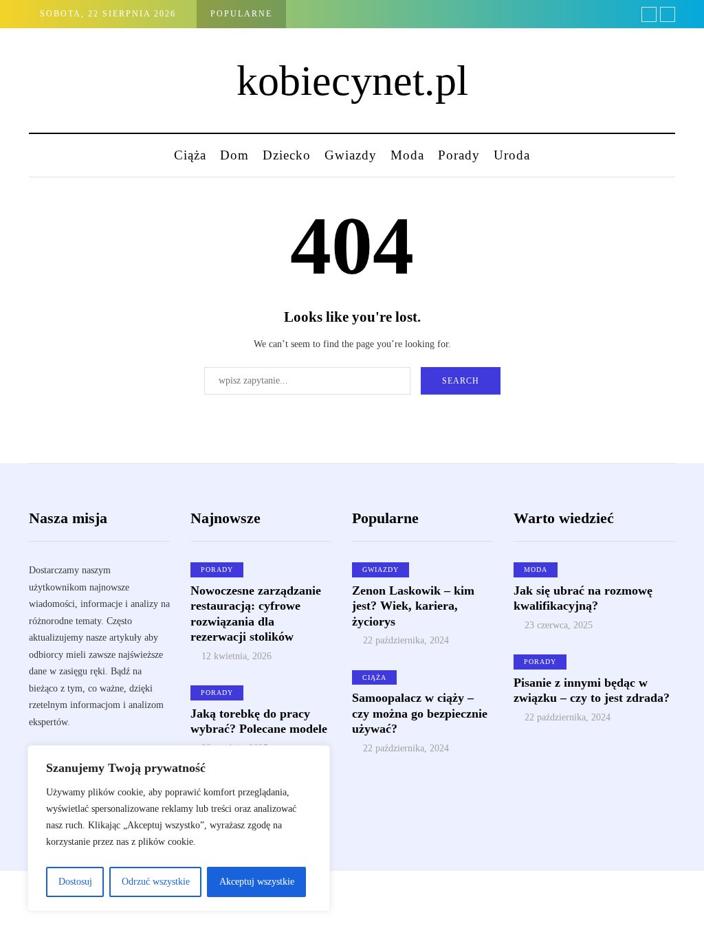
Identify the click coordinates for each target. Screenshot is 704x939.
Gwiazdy (350, 155)
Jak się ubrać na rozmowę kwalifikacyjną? (583, 598)
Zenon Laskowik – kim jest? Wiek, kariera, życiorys (413, 606)
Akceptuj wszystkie (256, 881)
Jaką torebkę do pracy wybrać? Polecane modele (258, 721)
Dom (234, 155)
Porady (459, 155)
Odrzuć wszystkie (156, 881)
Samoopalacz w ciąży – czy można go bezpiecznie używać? (419, 713)
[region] (179, 828)
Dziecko (287, 155)
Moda (407, 155)
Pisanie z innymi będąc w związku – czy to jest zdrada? (592, 690)
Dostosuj (75, 881)
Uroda (512, 155)
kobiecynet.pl (352, 80)
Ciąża (190, 155)
